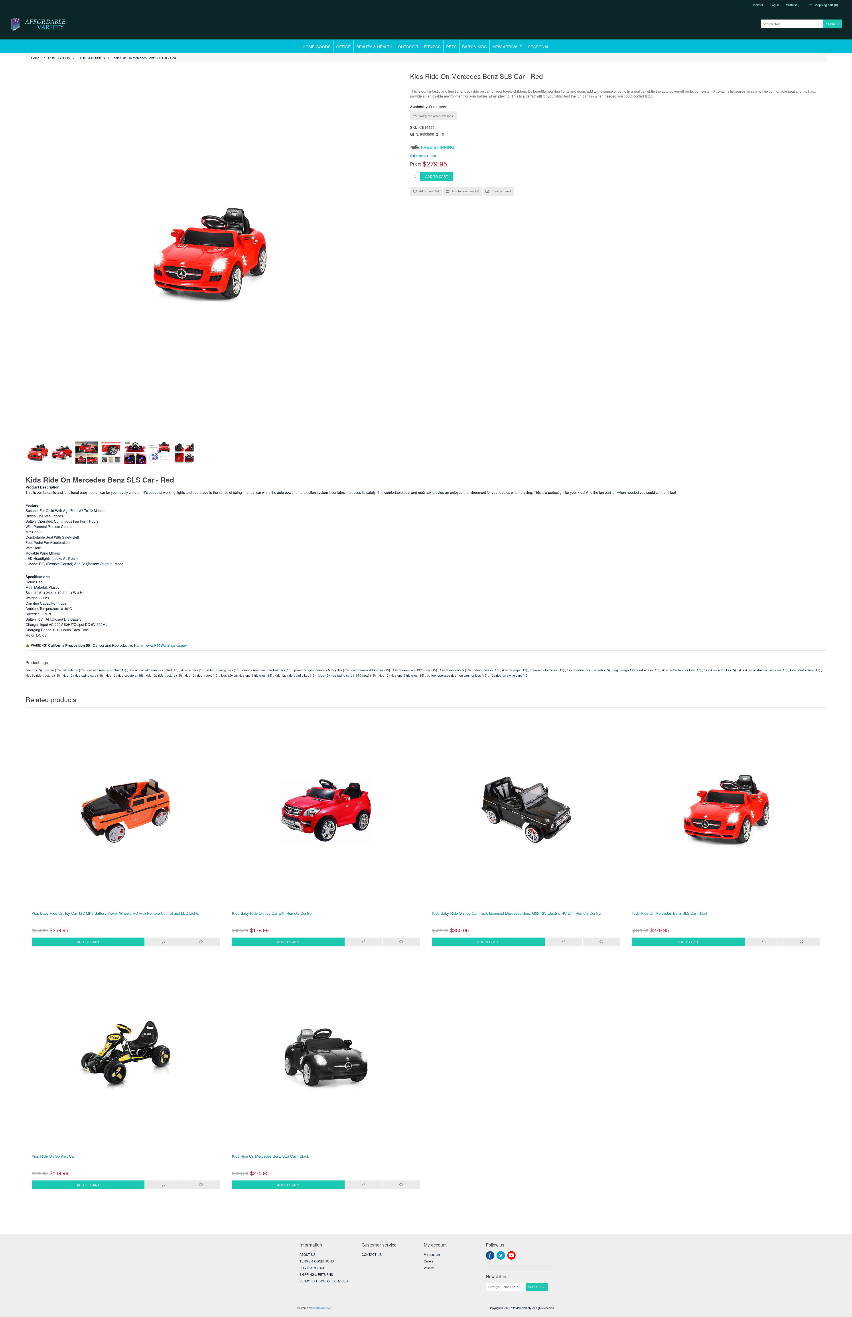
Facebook (490, 1255)
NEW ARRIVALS (507, 46)
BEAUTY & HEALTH (374, 46)
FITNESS (432, 46)
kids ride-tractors (802, 670)
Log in (774, 5)
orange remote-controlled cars (263, 670)
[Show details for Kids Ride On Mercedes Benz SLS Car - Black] (326, 1053)
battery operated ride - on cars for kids (454, 675)
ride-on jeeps (511, 670)
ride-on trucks (483, 670)
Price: (415, 163)
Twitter (501, 1255)
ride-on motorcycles (544, 670)
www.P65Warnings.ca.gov (166, 645)
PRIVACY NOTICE (312, 1268)
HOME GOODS (317, 46)
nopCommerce (321, 1308)
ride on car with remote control (150, 670)
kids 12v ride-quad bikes (292, 675)
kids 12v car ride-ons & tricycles (243, 675)
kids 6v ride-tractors (39, 675)
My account (432, 1254)
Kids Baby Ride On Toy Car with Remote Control (272, 913)
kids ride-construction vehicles (760, 670)
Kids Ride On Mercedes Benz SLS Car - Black (270, 1156)
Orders (429, 1261)
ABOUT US (307, 1254)
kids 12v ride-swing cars (79, 675)
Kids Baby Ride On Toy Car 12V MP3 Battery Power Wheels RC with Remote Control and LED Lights (115, 913)
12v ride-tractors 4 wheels (585, 670)
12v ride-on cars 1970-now (411, 670)
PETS (451, 46)
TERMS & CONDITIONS (317, 1261)
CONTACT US (372, 1254)
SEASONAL (538, 46)
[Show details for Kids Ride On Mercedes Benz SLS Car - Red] (726, 810)
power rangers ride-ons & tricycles (318, 670)
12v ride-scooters (452, 670)
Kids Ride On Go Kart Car (53, 1156)
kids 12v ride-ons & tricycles (398, 675)
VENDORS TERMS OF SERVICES (324, 1281)
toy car (49, 670)
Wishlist (429, 1268)
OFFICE (343, 46)
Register (757, 5)
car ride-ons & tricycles (367, 670)
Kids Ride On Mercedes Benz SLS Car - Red (669, 913)
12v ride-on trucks (716, 670)
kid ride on (70, 670)
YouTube (511, 1255)
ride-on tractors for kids (678, 670)
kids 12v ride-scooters (121, 675)
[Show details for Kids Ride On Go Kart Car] (126, 1053)
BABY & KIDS (474, 46)
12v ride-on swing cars (506, 675)
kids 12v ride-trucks (198, 675)
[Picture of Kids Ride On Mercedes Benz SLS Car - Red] (38, 453)
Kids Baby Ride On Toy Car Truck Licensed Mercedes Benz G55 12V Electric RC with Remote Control (517, 913)
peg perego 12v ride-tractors (633, 670)
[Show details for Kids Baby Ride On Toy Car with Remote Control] (326, 810)
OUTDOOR (408, 46)
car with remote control (103, 670)
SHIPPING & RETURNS (316, 1274)
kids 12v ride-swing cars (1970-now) (343, 675)
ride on (30, 670)
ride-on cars (189, 670)
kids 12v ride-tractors (160, 675)
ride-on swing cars (220, 670)
